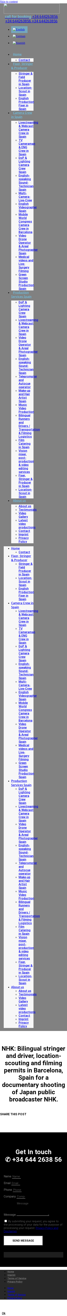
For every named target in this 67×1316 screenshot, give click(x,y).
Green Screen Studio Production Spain (26, 281)
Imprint (23, 534)
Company (10, 1196)
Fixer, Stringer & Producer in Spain (26, 481)
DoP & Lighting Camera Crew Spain (24, 165)
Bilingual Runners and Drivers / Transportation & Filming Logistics (29, 426)
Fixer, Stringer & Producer (22, 66)
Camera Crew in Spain (21, 115)
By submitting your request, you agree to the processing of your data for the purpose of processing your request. (33, 1226)
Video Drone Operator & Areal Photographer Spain (28, 244)
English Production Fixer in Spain (26, 104)
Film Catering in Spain (25, 443)
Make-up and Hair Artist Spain (24, 396)
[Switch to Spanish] (19, 42)
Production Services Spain (21, 294)
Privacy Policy (24, 539)
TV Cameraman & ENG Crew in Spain (27, 147)
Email (7, 1183)
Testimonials (28, 509)
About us (19, 500)
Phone (8, 1190)
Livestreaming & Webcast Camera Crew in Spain (28, 129)
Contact (24, 60)
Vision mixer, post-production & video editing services (26, 461)
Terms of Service (16, 1278)
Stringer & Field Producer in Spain (26, 79)
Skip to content (9, 1)
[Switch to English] (19, 29)
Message (10, 1214)
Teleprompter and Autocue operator (28, 382)
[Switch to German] (19, 36)
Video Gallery (23, 515)
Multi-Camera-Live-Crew (25, 196)
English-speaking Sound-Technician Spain (26, 182)
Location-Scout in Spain (25, 91)
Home (17, 54)
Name (8, 1176)
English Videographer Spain (28, 207)
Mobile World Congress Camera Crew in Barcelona (25, 223)
